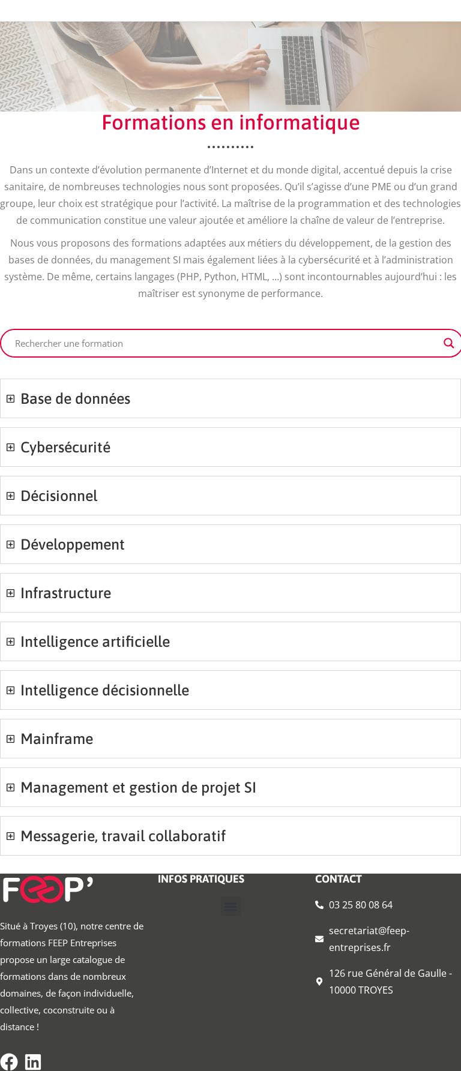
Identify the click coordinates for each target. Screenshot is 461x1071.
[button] (231, 906)
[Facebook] (9, 1062)
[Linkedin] (33, 1062)
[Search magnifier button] (449, 343)
